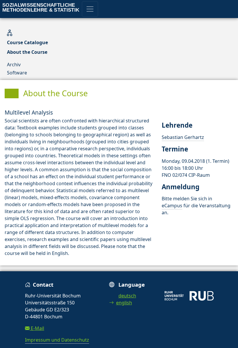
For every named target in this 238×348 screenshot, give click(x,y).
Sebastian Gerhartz (183, 137)
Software (17, 72)
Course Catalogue (27, 42)
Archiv (14, 64)
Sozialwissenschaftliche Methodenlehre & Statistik (41, 7)
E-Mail (37, 328)
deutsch (127, 295)
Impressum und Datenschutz (57, 340)
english (124, 302)
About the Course (27, 52)
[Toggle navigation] (90, 9)
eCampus (172, 205)
